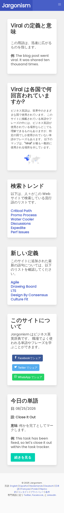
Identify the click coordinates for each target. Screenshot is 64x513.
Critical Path (21, 210)
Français (25, 489)
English (14, 485)
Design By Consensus (29, 295)
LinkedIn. (51, 495)
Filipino (43, 489)
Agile (15, 282)
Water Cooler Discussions (22, 221)
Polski (35, 489)
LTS (13, 290)
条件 (47, 492)
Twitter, (28, 495)
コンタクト (23, 492)
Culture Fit (19, 299)
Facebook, (38, 495)
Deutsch (48, 485)
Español (23, 485)
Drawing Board (24, 286)
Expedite (18, 227)
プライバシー (37, 492)
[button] (59, 4)
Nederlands (36, 485)
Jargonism (16, 5)
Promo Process (24, 215)
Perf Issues (20, 232)
